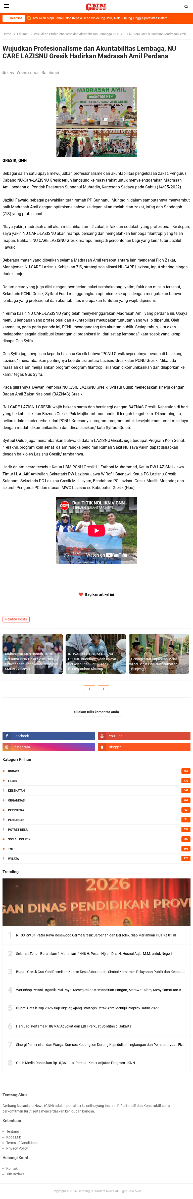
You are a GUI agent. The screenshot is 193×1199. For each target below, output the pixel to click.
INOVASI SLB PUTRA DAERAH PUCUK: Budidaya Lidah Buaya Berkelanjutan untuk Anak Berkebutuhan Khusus (92, 661)
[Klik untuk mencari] (186, 6)
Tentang (12, 1131)
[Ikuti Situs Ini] (144, 747)
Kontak (12, 1168)
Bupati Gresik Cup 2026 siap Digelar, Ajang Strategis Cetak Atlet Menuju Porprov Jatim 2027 (87, 1008)
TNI (10, 849)
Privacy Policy (17, 1148)
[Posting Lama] (103, 689)
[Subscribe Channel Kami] (144, 736)
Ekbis (12, 781)
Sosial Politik (19, 839)
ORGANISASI (17, 800)
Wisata (13, 859)
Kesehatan (16, 790)
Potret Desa (18, 830)
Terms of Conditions (21, 1143)
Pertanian (16, 820)
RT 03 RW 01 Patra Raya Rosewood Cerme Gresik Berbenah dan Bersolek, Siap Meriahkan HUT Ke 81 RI (96, 935)
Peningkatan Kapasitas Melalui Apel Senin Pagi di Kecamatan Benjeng (155, 664)
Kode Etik (13, 1137)
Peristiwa (16, 810)
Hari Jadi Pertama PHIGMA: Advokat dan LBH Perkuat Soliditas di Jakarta (73, 1026)
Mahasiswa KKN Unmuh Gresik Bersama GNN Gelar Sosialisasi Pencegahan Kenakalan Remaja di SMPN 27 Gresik (31, 661)
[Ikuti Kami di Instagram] (49, 747)
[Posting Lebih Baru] (89, 689)
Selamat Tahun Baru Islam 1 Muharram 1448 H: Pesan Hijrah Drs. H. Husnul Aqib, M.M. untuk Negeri (94, 954)
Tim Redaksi (15, 1174)
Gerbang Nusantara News (96, 1191)
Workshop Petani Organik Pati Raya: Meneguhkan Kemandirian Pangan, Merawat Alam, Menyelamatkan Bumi (101, 990)
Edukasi (53, 73)
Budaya (13, 771)
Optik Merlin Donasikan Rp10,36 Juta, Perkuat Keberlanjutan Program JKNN (75, 1063)
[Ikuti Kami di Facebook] (49, 736)
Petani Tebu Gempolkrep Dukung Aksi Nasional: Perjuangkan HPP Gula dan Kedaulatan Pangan (100, 18)
